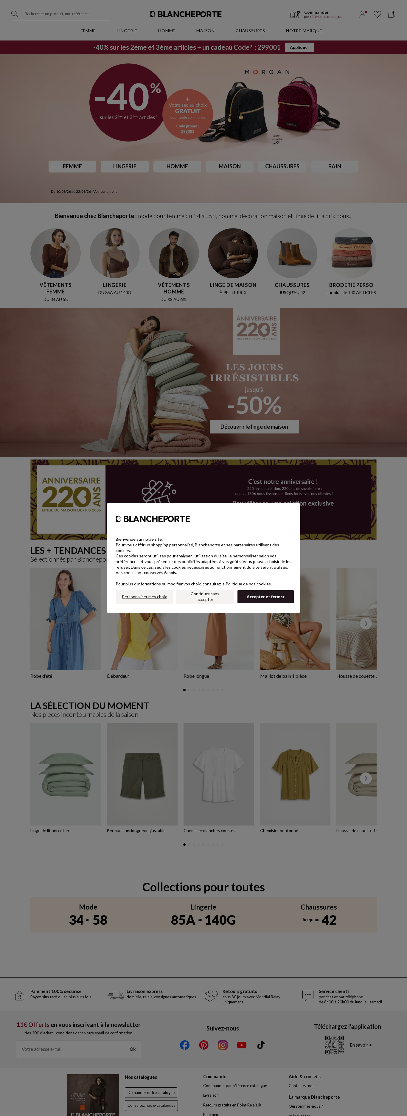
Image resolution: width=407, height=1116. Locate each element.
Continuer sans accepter (205, 596)
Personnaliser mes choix (144, 596)
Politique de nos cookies (248, 583)
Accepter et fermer (266, 596)
